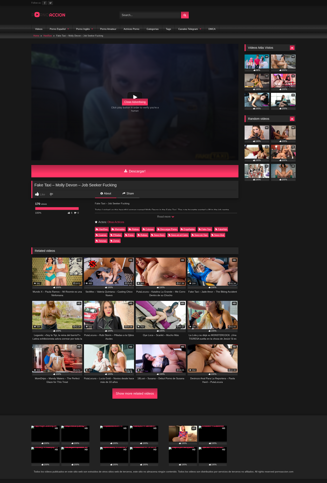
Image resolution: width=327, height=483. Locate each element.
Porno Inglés (83, 29)
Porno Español (58, 29)
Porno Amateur (108, 29)
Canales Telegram (188, 29)
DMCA (211, 29)
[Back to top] (316, 473)
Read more (164, 216)
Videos (38, 29)
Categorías (153, 29)
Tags (168, 29)
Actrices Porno (131, 29)
